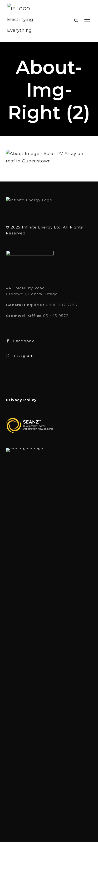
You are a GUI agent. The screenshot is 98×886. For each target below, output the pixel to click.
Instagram (23, 355)
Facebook (23, 341)
